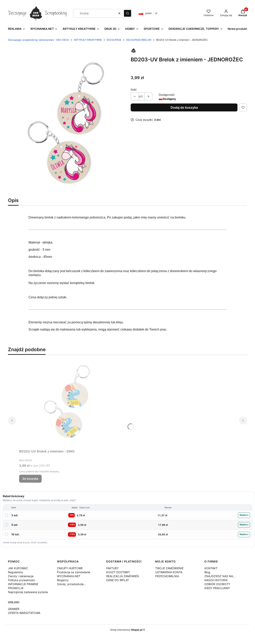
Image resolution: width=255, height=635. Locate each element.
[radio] (127, 515)
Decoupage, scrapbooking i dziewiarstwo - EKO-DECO (38, 39)
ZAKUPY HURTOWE (70, 568)
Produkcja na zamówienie (73, 572)
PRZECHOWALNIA (167, 576)
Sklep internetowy (126, 629)
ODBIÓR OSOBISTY (217, 584)
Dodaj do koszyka (184, 107)
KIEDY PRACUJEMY (217, 588)
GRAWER (13, 609)
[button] (127, 13)
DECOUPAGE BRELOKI (138, 39)
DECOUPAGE (114, 39)
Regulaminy (15, 572)
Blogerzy (63, 580)
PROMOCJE (16, 588)
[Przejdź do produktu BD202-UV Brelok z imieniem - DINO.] (69, 402)
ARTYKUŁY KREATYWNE (88, 39)
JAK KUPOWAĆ (18, 568)
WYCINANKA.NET (68, 576)
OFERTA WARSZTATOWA (24, 613)
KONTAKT (211, 568)
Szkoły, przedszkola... (71, 584)
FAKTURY (112, 568)
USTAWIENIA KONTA (168, 572)
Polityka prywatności (21, 580)
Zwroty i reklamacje (20, 576)
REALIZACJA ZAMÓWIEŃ (122, 576)
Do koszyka (30, 478)
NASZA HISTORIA (216, 580)
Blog (207, 572)
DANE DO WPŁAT (117, 580)
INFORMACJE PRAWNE (23, 584)
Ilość (134, 89)
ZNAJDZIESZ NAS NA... (219, 576)
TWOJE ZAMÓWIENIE (169, 568)
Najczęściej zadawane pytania (28, 592)
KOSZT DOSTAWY (118, 572)
